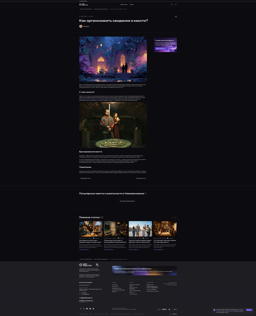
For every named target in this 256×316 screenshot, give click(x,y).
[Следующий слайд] (175, 217)
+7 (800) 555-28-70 (85, 298)
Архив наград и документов (118, 290)
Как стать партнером (151, 289)
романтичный (97, 99)
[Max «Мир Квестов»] (93, 308)
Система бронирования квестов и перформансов (152, 287)
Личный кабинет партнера (152, 291)
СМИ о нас (131, 292)
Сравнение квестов (116, 288)
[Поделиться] (176, 16)
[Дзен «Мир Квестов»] (90, 308)
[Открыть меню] (175, 4)
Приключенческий (87, 99)
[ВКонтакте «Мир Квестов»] (80, 308)
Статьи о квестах (133, 294)
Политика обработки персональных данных (120, 314)
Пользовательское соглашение (101, 314)
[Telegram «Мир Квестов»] (83, 308)
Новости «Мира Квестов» (135, 290)
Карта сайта (115, 286)
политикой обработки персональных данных (229, 310)
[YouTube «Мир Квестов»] (87, 308)
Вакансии (114, 291)
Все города (114, 284)
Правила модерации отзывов (85, 314)
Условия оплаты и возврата (138, 314)
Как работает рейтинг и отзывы (134, 285)
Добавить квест (124, 4)
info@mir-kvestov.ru (86, 301)
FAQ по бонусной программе (133, 288)
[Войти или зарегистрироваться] (172, 4)
